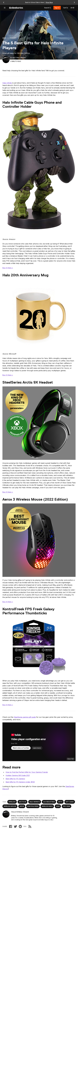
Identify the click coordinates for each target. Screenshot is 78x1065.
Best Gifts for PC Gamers (15, 779)
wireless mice (47, 806)
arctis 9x (22, 802)
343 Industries (49, 802)
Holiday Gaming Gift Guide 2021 (18, 775)
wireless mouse (10, 806)
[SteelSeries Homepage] (16, 8)
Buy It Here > (7, 268)
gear (58, 806)
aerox (22, 806)
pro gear (66, 806)
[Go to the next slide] (74, 2)
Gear (4, 38)
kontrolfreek (32, 806)
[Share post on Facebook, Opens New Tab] (10, 826)
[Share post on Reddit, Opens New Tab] (20, 826)
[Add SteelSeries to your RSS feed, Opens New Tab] (29, 826)
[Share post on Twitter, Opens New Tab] (15, 826)
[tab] (47, 8)
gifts (60, 802)
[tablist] (47, 8)
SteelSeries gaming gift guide (25, 717)
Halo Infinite (7, 83)
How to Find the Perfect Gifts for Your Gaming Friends (27, 772)
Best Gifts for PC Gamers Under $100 (20, 782)
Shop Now (49, 2)
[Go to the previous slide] (3, 2)
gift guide (70, 802)
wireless (12, 802)
